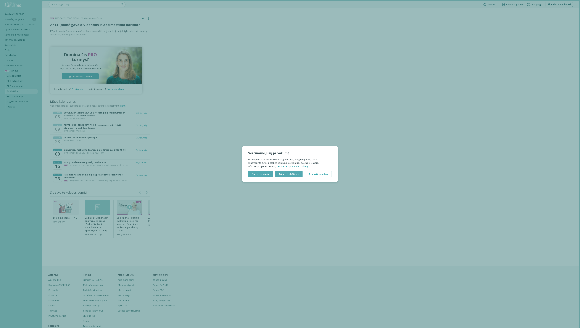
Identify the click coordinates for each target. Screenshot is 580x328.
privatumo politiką (299, 166)
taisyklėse (282, 166)
